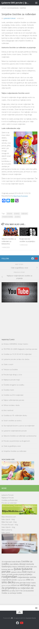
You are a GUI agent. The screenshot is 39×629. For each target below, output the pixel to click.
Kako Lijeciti (6, 532)
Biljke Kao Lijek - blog (9, 522)
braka (14, 562)
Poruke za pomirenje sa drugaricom (17, 441)
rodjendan (24, 213)
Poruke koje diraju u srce (13, 374)
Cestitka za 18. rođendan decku (15, 415)
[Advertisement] (19, 320)
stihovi (14, 585)
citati (11, 564)
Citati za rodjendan (10, 8)
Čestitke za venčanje (9, 593)
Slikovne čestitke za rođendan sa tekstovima (9, 241)
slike (28, 579)
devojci (22, 564)
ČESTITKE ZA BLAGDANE (24, 591)
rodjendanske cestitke (27, 577)
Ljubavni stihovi (16, 572)
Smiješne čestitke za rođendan (15, 451)
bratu (18, 561)
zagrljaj (33, 585)
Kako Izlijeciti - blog (8, 527)
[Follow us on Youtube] (36, 258)
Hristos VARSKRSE (18, 567)
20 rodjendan (6, 562)
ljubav (17, 569)
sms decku (8, 582)
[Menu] (36, 2)
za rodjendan (24, 588)
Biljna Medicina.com (9, 517)
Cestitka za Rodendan (10, 500)
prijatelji (21, 574)
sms (32, 580)
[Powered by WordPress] (12, 618)
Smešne (23, 8)
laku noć (11, 569)
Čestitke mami (9, 390)
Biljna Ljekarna (7, 530)
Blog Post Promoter (21, 196)
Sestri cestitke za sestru (12, 420)
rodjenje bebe (21, 580)
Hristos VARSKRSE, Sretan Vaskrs (16, 344)
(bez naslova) (8, 410)
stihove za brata (6, 585)
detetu (16, 564)
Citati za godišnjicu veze (12, 446)
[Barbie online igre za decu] (18, 479)
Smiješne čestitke (7, 217)
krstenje (4, 569)
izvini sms (33, 567)
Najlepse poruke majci (12, 380)
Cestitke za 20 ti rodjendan (13, 395)
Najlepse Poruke (8, 498)
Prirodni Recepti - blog (10, 524)
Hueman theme (31, 618)
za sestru (17, 217)
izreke (27, 567)
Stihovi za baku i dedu (12, 405)
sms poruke (21, 582)
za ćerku (12, 591)
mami (30, 571)
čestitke (19, 593)
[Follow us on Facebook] (32, 258)
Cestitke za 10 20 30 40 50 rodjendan (18, 354)
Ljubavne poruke (10, 18)
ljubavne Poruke (8, 495)
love (24, 571)
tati (18, 585)
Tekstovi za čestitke (11, 369)
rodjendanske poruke (9, 580)
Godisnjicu (7, 566)
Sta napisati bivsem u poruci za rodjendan (19, 426)
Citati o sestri (8, 364)
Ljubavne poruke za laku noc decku (16, 359)
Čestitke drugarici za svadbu (14, 385)
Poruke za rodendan (9, 503)
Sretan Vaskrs (31, 583)
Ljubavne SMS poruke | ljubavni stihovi (15, 2)
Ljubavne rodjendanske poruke (15, 431)
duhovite (9, 213)
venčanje (25, 585)
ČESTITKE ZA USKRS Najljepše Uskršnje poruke (20, 349)
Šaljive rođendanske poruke (14, 400)
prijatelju (16, 213)
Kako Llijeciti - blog (8, 519)
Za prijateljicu (9, 587)
